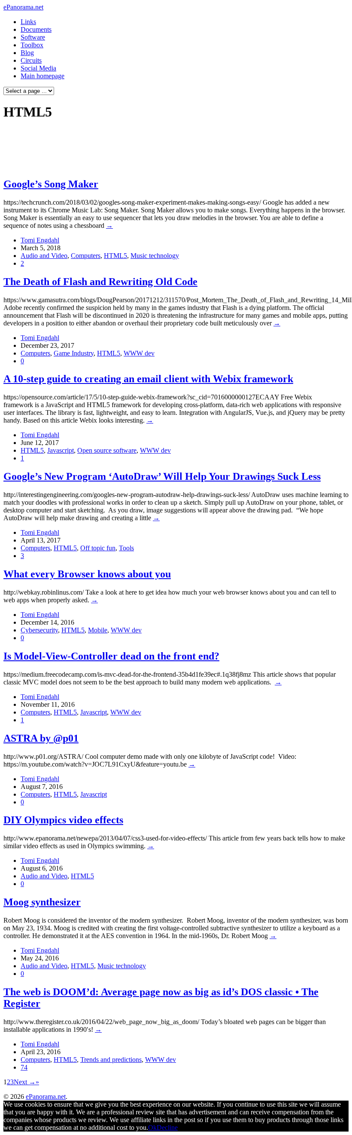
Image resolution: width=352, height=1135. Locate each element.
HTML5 (115, 255)
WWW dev (139, 353)
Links (28, 21)
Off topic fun (97, 548)
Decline (167, 1127)
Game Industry (74, 353)
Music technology (154, 255)
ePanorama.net (23, 7)
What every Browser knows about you (87, 574)
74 (24, 1067)
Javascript (60, 450)
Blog (27, 52)
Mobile (97, 630)
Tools (126, 548)
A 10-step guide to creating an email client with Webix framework (148, 378)
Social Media (38, 68)
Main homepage (42, 76)
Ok (152, 1127)
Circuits (31, 60)
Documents (36, 29)
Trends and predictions (111, 1059)
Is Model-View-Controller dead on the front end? (111, 656)
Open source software (107, 450)
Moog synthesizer (42, 902)
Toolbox (32, 45)
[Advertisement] (165, 148)
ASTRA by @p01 (41, 738)
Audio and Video (44, 255)
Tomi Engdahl (40, 240)
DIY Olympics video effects (63, 819)
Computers (85, 255)
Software (33, 37)
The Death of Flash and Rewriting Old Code (100, 281)
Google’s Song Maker (50, 184)
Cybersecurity (39, 630)
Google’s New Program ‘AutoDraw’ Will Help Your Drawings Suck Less (162, 476)
